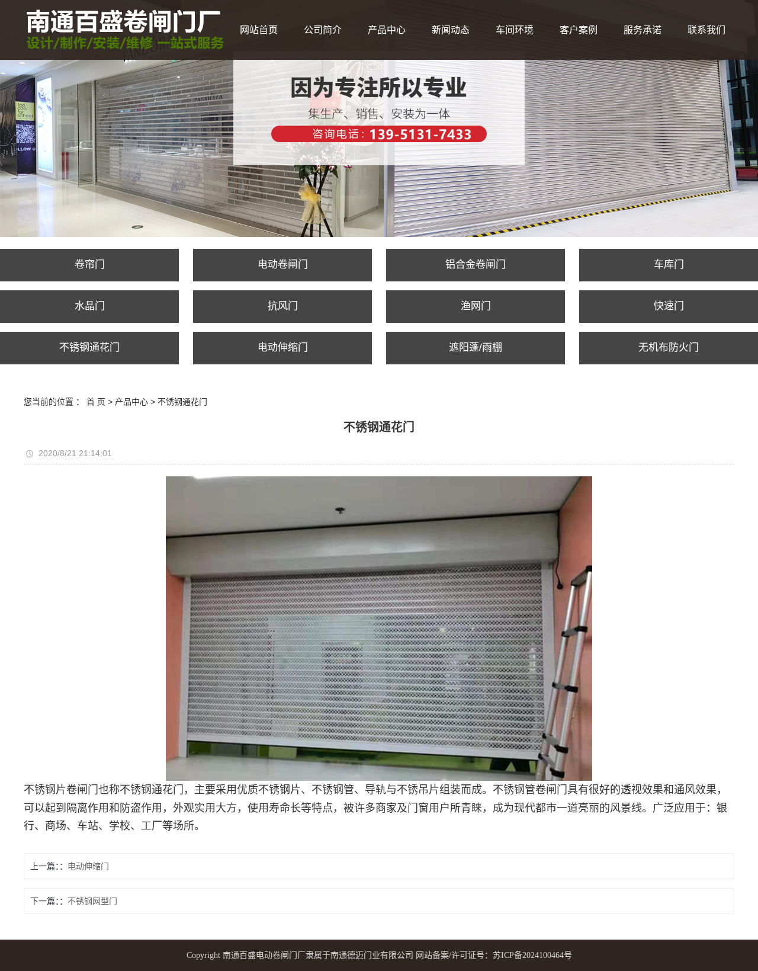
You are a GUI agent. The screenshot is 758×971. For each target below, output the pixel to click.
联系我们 (706, 30)
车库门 (669, 264)
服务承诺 (642, 30)
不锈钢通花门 (89, 347)
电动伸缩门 (283, 347)
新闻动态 (451, 30)
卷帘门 (90, 264)
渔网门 (476, 306)
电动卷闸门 (283, 264)
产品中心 (387, 30)
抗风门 (283, 306)
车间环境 (515, 30)
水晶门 (90, 306)
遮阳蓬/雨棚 (475, 347)
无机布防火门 (668, 347)
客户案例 (579, 30)
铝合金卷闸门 (475, 264)
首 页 (95, 401)
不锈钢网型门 (92, 901)
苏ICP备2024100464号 (532, 955)
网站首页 (259, 30)
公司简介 (323, 30)
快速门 (669, 306)
